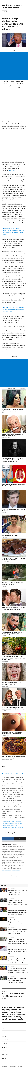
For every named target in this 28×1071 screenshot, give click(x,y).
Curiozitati (5, 1043)
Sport (3, 1032)
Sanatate (5, 1054)
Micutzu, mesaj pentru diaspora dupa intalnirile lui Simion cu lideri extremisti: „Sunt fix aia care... (17, 912)
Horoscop (5, 1062)
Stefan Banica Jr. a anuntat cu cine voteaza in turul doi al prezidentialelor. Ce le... (17, 892)
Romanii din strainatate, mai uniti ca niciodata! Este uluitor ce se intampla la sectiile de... (17, 931)
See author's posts (9, 833)
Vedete (4, 1036)
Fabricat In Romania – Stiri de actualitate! (12, 6)
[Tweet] (20, 838)
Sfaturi (4, 1058)
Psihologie (5, 1039)
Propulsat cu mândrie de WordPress (10, 1068)
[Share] (8, 838)
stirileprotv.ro (13, 170)
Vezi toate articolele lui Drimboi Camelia (11, 870)
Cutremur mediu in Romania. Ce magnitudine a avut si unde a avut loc (17, 951)
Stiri (3, 1028)
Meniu (5, 11)
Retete (4, 1051)
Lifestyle (23, 876)
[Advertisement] (14, 66)
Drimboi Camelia (12, 774)
